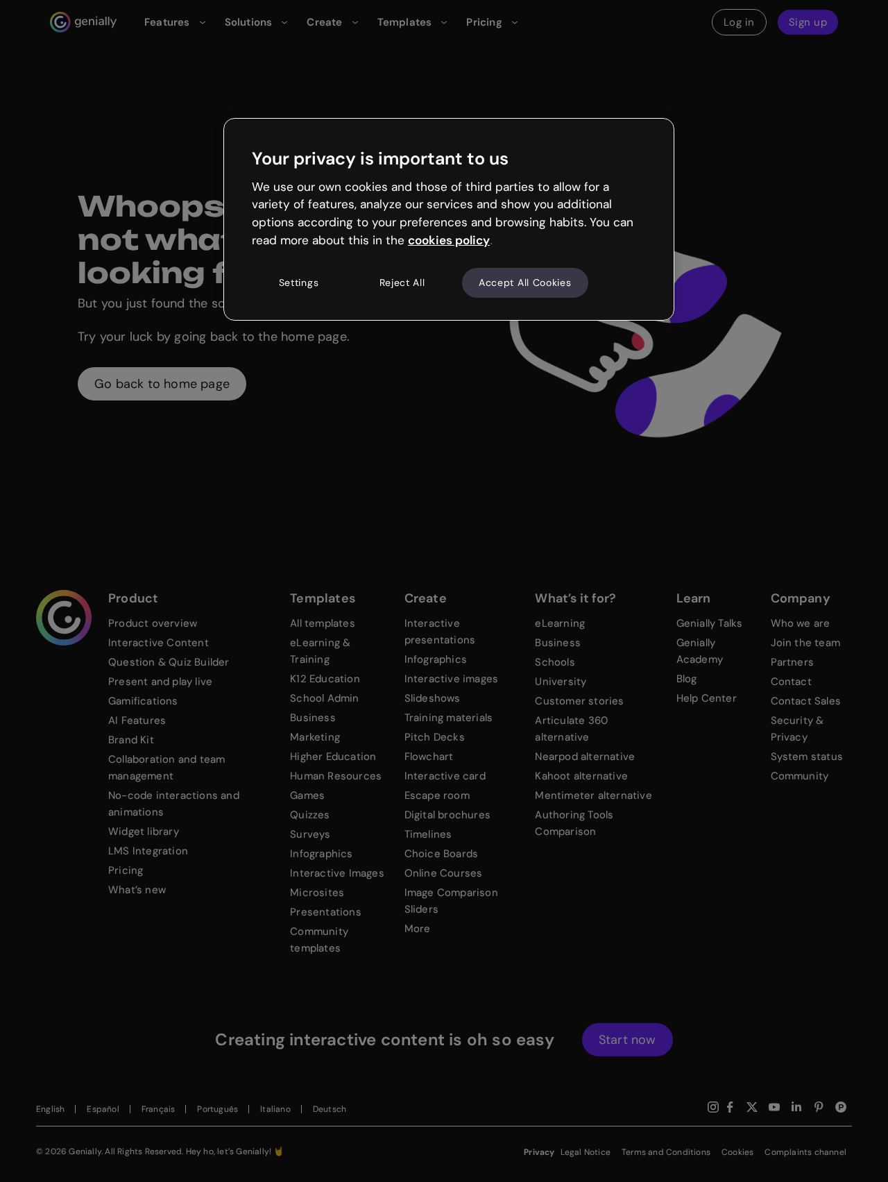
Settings (299, 282)
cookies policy (449, 240)
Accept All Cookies (525, 282)
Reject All (402, 282)
